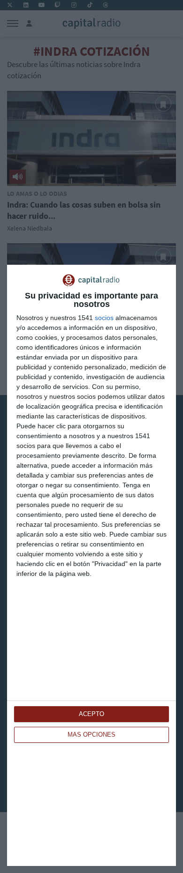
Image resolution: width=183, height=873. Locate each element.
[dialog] (91, 565)
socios (104, 317)
